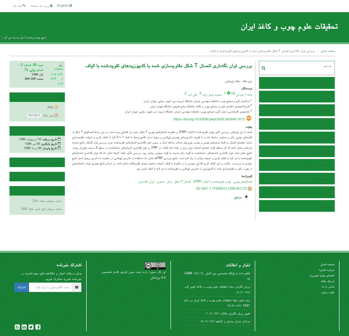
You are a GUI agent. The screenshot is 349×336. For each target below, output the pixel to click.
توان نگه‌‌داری (146, 181)
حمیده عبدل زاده (212, 94)
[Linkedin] (23, 328)
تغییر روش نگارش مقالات (235, 313)
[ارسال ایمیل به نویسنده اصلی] (233, 93)
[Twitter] (30, 328)
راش (169, 181)
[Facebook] (37, 328)
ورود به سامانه (40, 6)
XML (51, 107)
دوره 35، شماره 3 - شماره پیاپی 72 (31, 67)
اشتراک (21, 287)
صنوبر (160, 181)
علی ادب (192, 94)
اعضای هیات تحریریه (318, 124)
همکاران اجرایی (321, 138)
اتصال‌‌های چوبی (242, 181)
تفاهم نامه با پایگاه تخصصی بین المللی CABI (217, 273)
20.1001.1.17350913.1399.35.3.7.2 (221, 189)
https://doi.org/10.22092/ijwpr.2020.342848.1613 (209, 119)
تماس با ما (324, 206)
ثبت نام (18, 6)
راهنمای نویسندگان (319, 152)
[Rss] (17, 328)
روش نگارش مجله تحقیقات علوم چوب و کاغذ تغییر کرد (217, 286)
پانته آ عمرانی (244, 94)
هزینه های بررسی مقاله (316, 165)
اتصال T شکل (182, 181)
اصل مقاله (41, 115)
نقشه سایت (327, 292)
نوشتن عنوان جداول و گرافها (233, 321)
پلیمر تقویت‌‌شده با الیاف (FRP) (212, 181)
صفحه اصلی (328, 51)
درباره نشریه (326, 270)
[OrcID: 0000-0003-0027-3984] (229, 93)
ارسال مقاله (323, 179)
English (63, 6)
